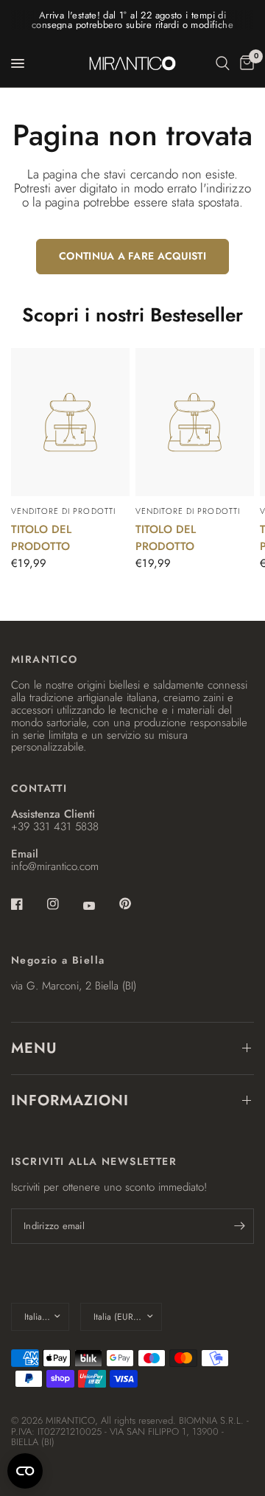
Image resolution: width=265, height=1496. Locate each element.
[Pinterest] (135, 903)
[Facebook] (27, 904)
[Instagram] (63, 904)
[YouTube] (99, 905)
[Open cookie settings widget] (25, 1471)
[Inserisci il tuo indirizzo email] (239, 1226)
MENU (34, 1048)
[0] (244, 63)
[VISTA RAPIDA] (70, 422)
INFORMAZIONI (70, 1100)
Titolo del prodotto (41, 537)
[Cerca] (223, 63)
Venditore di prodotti (63, 511)
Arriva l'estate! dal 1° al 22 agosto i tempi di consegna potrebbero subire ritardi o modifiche (132, 20)
